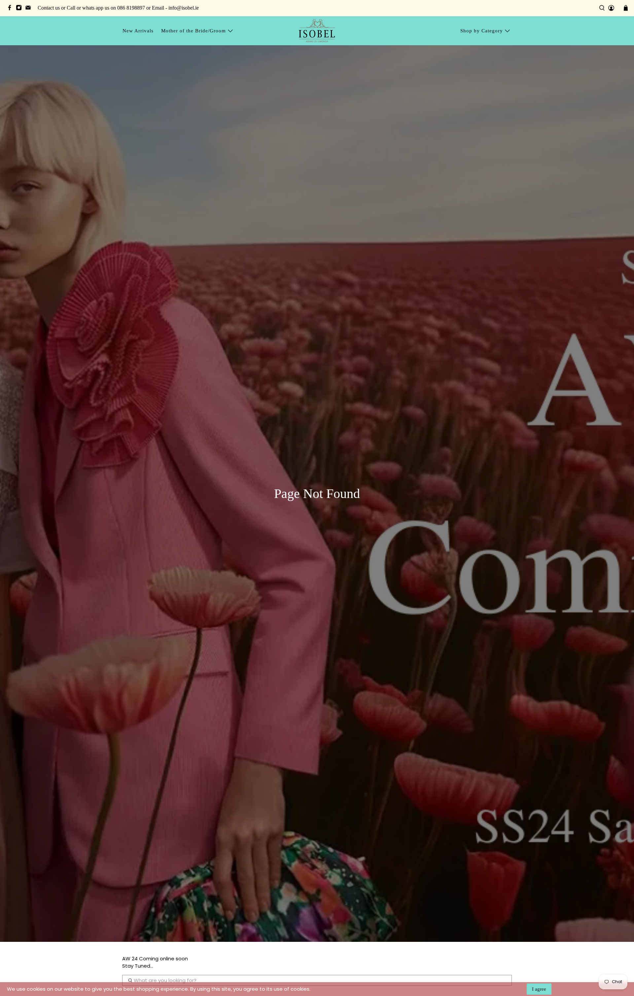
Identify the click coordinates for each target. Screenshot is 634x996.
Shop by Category (481, 30)
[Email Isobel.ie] (29, 9)
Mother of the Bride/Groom (193, 30)
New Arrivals (138, 30)
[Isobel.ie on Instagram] (20, 9)
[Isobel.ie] (317, 30)
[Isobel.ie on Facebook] (11, 9)
